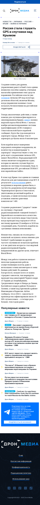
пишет (27, 120)
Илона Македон (10, 333)
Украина (18, 22)
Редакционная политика (21, 473)
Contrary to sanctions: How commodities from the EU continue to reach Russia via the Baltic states (22, 393)
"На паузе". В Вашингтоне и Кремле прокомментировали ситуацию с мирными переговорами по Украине (21, 367)
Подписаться (20, 2)
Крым (5, 24)
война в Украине (19, 24)
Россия (27, 22)
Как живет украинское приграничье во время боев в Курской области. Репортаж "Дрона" (21, 327)
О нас (21, 455)
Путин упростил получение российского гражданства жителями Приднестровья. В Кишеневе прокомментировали (21, 380)
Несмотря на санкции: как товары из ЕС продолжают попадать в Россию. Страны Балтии (20, 315)
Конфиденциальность (21, 467)
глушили (5, 98)
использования (18, 182)
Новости (7, 22)
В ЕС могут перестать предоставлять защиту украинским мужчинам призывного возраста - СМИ (21, 355)
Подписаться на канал (20, 422)
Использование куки (20, 479)
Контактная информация (21, 461)
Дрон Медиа (9, 321)
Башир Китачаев (9, 42)
